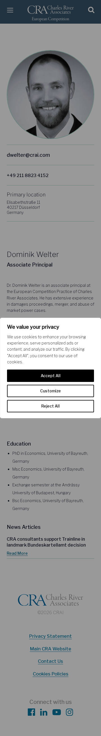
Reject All (50, 406)
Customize (50, 390)
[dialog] (50, 368)
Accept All (51, 375)
